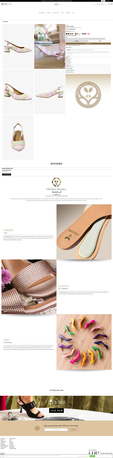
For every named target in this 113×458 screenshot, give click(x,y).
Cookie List (11, 445)
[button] (5, 21)
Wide (100, 41)
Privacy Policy (3, 447)
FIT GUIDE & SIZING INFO (70, 70)
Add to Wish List (69, 47)
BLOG (62, 12)
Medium (76, 41)
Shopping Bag (3, 441)
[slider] (68, 31)
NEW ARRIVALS (42, 12)
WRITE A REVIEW (7, 174)
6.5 (74, 38)
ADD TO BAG (88, 43)
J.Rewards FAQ (12, 438)
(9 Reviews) (73, 31)
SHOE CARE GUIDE (69, 68)
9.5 (90, 38)
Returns (11, 441)
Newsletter (3, 444)
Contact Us (11, 444)
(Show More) (68, 56)
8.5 (85, 38)
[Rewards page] (6, 4)
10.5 (96, 38)
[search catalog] (109, 4)
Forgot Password (12, 448)
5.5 (69, 38)
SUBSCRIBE (73, 429)
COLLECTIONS (56, 12)
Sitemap (2, 448)
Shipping (11, 442)
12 (101, 38)
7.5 (80, 38)
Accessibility (11, 447)
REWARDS (68, 12)
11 (98, 38)
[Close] (112, 456)
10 (93, 38)
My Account (3, 438)
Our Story (2, 442)
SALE (73, 12)
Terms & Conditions (4, 445)
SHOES (48, 12)
